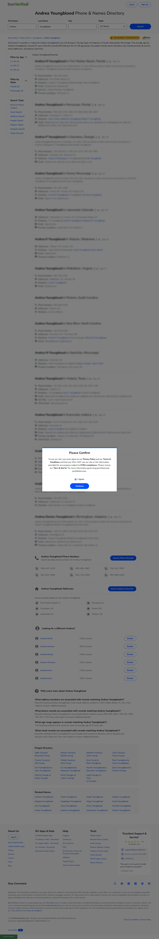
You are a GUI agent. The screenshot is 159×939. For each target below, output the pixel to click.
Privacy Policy (89, 459)
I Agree (80, 479)
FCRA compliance (88, 465)
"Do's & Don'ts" (60, 468)
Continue (80, 486)
